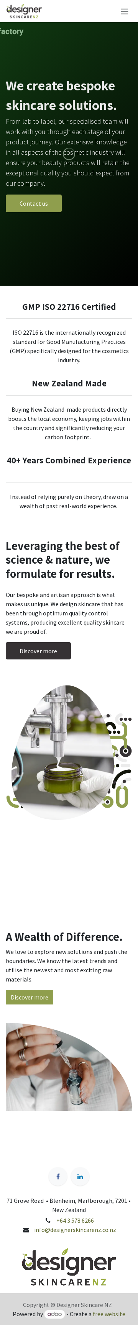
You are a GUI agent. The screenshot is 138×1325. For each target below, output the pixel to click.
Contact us (34, 203)
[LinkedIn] (80, 1176)
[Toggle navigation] (124, 11)
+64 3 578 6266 (74, 1220)
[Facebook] (58, 1176)
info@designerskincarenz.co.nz (75, 1229)
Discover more (38, 651)
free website (109, 1314)
